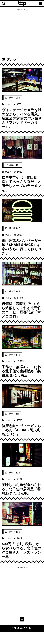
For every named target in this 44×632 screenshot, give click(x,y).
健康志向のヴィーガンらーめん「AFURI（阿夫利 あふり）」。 (21, 430)
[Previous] (18, 619)
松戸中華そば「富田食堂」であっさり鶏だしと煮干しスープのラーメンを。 (21, 183)
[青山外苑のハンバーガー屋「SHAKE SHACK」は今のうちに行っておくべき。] (22, 210)
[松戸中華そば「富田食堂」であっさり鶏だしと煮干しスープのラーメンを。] (22, 147)
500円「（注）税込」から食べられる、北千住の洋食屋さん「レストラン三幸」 (21, 550)
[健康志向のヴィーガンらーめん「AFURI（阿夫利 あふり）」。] (22, 396)
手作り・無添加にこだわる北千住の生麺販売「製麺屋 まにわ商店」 (21, 371)
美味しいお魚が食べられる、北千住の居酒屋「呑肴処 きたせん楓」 (21, 489)
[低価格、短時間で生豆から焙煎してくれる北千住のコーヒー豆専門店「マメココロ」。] (22, 273)
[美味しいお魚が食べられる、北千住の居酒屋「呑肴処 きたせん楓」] (22, 455)
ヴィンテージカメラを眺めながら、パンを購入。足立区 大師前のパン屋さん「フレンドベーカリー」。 (22, 118)
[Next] (26, 619)
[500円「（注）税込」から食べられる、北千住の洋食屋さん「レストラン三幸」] (22, 514)
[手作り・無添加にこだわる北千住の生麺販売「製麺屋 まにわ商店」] (22, 337)
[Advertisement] (22, 33)
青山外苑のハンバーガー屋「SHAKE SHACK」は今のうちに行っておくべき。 (22, 246)
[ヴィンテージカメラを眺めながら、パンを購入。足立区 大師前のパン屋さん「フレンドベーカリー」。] (22, 80)
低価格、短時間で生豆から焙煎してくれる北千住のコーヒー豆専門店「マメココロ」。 (21, 310)
